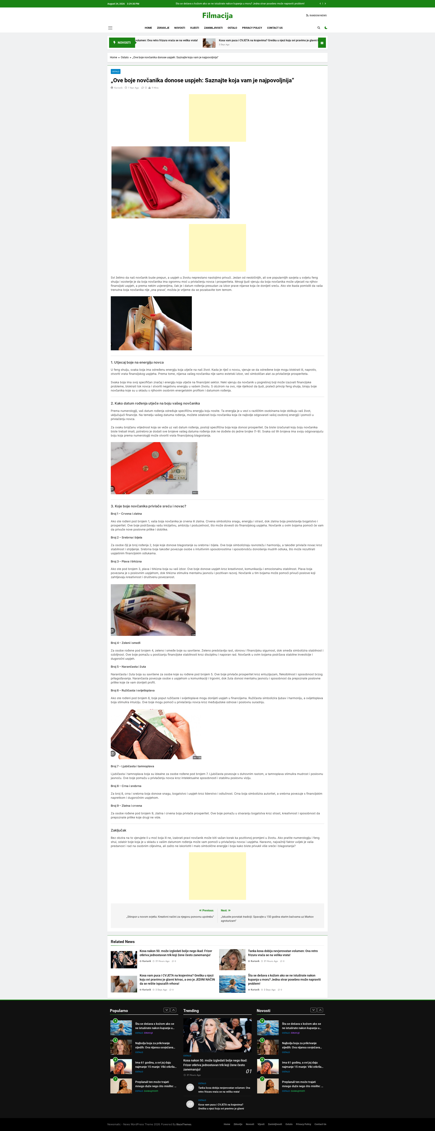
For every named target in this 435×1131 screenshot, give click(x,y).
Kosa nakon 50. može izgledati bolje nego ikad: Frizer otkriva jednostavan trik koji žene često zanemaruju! (244, 3)
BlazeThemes (183, 1124)
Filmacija (217, 15)
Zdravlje (163, 27)
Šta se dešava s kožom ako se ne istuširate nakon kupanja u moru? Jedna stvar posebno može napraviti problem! (284, 979)
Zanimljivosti (213, 27)
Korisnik (118, 87)
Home (148, 27)
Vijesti (194, 27)
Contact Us (275, 27)
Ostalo (232, 27)
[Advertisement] (217, 118)
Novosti (179, 27)
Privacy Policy (252, 27)
